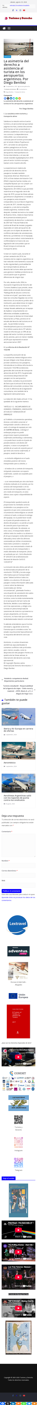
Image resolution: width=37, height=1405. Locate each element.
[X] (8, 98)
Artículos (7, 56)
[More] (19, 98)
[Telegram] (14, 98)
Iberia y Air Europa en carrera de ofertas (18, 729)
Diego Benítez (9, 92)
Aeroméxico (10, 762)
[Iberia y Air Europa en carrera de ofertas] (18, 709)
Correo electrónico (10, 871)
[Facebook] (5, 98)
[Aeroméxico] (18, 743)
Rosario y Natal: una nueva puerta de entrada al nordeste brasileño (22, 6)
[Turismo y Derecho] (4, 28)
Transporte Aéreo (20, 92)
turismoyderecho (25, 86)
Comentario (7, 831)
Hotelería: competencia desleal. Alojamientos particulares (16, 679)
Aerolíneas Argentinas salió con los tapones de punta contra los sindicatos (17, 797)
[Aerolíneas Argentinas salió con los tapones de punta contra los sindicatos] (18, 775)
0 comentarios (22, 89)
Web (3, 880)
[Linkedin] (11, 98)
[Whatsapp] (16, 98)
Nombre (6, 861)
